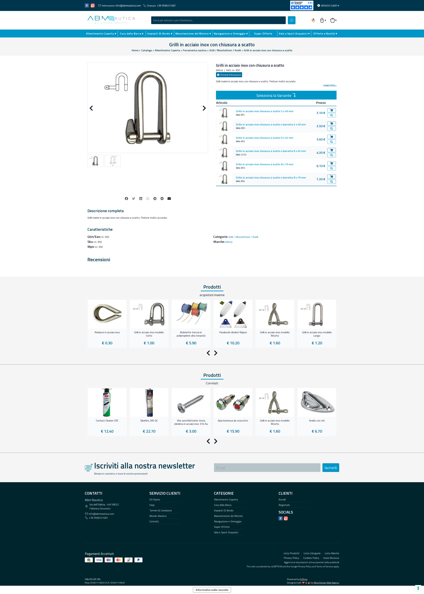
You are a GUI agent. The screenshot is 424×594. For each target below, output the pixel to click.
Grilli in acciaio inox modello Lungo (317, 334)
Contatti (154, 521)
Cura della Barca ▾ (131, 33)
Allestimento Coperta (226, 499)
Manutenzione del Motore (228, 516)
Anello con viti (317, 420)
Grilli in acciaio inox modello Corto (149, 334)
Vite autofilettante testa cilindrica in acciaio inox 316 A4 (191, 422)
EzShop (303, 579)
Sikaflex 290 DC (149, 420)
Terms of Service (324, 566)
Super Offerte (263, 33)
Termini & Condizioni (160, 510)
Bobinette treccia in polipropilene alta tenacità (191, 334)
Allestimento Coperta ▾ (101, 33)
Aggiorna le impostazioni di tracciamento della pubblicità (311, 562)
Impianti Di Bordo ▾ (159, 33)
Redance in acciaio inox (107, 332)
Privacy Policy (305, 566)
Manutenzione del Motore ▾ (193, 33)
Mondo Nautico (158, 516)
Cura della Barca (222, 505)
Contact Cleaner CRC (107, 420)
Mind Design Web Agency (326, 582)
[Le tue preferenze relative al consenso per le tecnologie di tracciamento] (418, 588)
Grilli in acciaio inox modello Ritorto (275, 334)
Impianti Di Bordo (223, 510)
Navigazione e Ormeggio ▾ (231, 33)
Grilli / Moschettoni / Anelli (243, 237)
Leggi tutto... (330, 85)
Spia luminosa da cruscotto (233, 420)
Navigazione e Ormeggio (227, 521)
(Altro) (228, 242)
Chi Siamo (154, 499)
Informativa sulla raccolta (212, 590)
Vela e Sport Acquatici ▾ (294, 33)
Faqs (152, 505)
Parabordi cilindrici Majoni (233, 332)
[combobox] (218, 20)
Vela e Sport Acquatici (226, 532)
